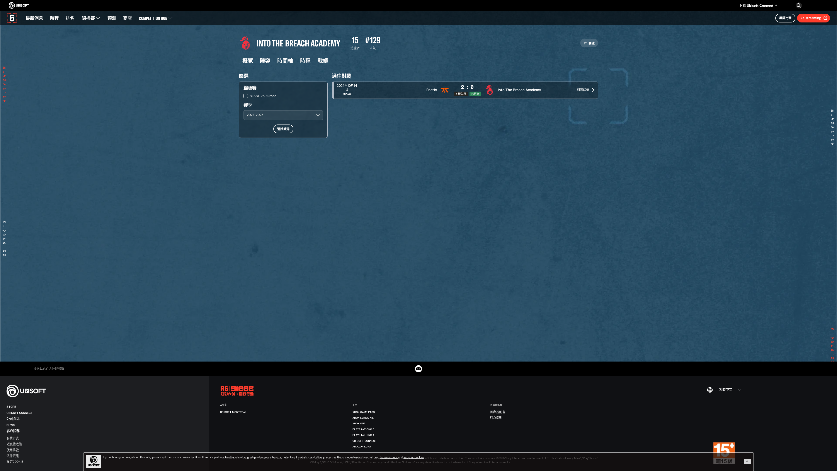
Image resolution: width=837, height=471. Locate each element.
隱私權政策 (14, 444)
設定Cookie (15, 461)
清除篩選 (283, 129)
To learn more (389, 457)
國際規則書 (497, 412)
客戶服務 (13, 431)
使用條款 (13, 450)
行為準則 (496, 417)
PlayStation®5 (363, 429)
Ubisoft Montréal (233, 412)
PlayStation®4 (363, 435)
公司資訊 (13, 419)
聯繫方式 (13, 438)
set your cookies (413, 457)
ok (747, 461)
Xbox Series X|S (363, 417)
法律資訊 (13, 456)
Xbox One (358, 423)
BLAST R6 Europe (263, 96)
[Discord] (418, 368)
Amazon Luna (361, 446)
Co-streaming (811, 18)
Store (11, 406)
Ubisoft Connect (20, 413)
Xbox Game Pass (363, 412)
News (11, 425)
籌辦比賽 (785, 18)
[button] (465, 90)
